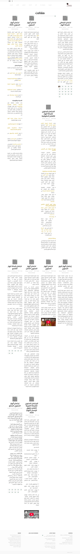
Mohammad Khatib (15, 29)
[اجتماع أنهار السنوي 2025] (14, 18)
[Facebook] (71, 1)
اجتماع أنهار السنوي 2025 (15, 23)
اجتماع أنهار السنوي (31, 23)
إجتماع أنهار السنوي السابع (15, 404)
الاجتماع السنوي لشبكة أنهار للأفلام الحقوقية (48, 114)
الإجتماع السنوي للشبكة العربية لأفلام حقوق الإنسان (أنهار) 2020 (31, 408)
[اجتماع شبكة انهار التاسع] (14, 261)
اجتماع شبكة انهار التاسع (15, 267)
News (47, 118)
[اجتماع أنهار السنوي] (31, 18)
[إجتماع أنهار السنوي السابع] (14, 399)
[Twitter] (70, 1)
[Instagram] (68, 1)
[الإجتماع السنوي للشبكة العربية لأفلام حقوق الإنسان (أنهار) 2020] (31, 399)
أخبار (13, 27)
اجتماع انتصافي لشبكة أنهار (65, 23)
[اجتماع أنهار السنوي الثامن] (31, 261)
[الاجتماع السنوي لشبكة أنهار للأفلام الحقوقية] (48, 107)
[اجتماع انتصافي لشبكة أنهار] (65, 18)
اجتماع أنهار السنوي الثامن (31, 267)
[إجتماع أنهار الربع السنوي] (65, 261)
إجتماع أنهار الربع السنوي (65, 267)
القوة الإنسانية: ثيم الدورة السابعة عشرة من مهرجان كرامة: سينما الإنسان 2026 (50, 547)
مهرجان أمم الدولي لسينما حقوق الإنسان (65, 81)
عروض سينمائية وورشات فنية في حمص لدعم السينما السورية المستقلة (50, 539)
